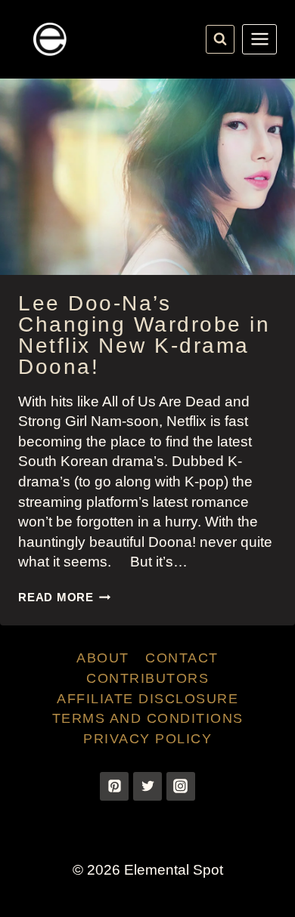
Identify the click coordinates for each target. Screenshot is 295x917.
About (102, 657)
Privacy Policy (147, 738)
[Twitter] (147, 786)
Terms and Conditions (148, 718)
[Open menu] (259, 39)
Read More (64, 597)
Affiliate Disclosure (147, 698)
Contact (182, 657)
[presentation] (147, 177)
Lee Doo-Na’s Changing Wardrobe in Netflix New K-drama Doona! (144, 335)
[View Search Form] (220, 39)
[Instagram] (180, 786)
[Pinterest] (114, 786)
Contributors (147, 678)
